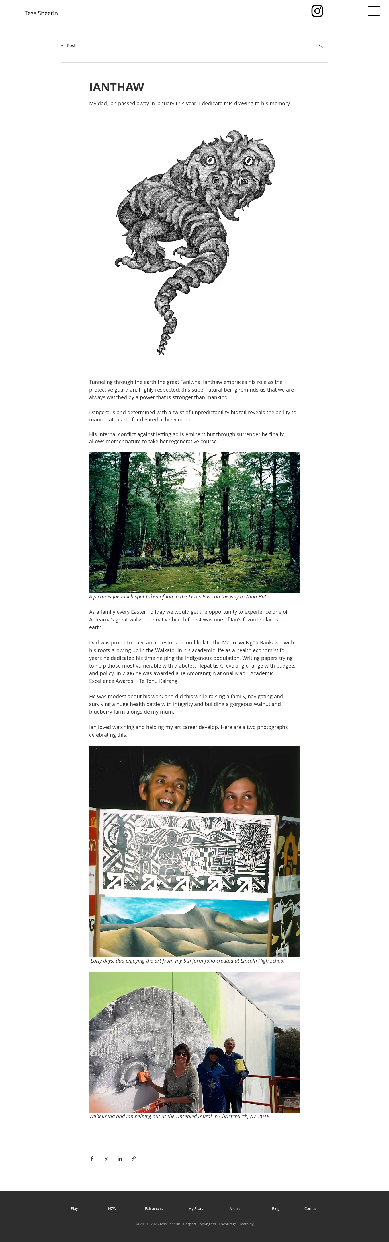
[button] (374, 11)
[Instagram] (317, 10)
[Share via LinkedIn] (119, 1158)
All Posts (69, 45)
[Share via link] (133, 1158)
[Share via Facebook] (92, 1158)
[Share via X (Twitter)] (105, 1158)
